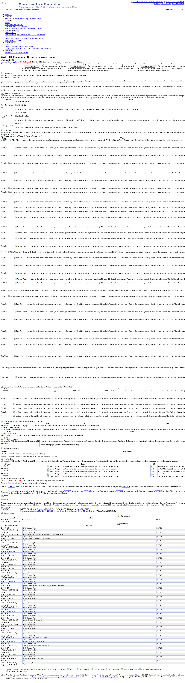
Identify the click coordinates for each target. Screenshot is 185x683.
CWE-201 (119, 491)
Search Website (22, 53)
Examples (23, 27)
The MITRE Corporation (108, 677)
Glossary (39, 28)
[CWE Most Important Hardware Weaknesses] (147, 2)
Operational (77, 66)
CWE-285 (67, 491)
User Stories (18, 19)
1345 (152, 469)
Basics (7, 23)
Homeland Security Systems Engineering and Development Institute (54, 677)
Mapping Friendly (148, 66)
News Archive (29, 46)
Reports (19, 38)
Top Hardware (22, 35)
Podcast (21, 46)
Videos (39, 19)
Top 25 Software (10, 35)
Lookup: (170, 10)
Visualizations (26, 38)
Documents (32, 19)
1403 (152, 474)
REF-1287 (125, 487)
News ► (8, 45)
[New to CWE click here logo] (174, 2)
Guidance (8, 27)
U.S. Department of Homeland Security (128, 675)
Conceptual (31, 66)
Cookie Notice (41, 669)
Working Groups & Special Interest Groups (28, 48)
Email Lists (47, 48)
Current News (10, 46)
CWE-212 (158, 491)
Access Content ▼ (12, 31)
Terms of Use (18, 669)
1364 (152, 471)
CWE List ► (10, 37)
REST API (17, 40)
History (25, 19)
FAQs (33, 28)
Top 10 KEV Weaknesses (36, 35)
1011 (84, 425)
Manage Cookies (29, 669)
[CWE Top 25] (168, 4)
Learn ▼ (8, 21)
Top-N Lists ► (10, 33)
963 (152, 466)
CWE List (8, 9)
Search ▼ (9, 50)
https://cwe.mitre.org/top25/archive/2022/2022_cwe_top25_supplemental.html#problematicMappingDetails (58, 511)
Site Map (9, 669)
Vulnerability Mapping (9, 62)
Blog (16, 46)
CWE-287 (87, 491)
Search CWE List (11, 53)
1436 (152, 476)
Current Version (10, 38)
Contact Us (62, 669)
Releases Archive (37, 38)
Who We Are (9, 19)
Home (3, 9)
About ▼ (8, 16)
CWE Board (9, 48)
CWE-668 (11, 487)
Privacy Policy (52, 669)
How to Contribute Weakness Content (18, 28)
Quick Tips (16, 27)
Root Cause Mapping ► (14, 25)
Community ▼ (10, 42)
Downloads (9, 40)
